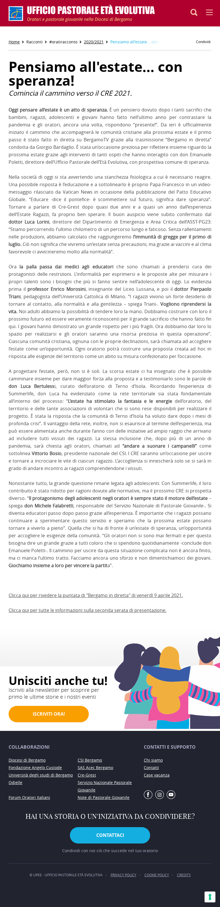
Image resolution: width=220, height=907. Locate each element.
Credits (184, 875)
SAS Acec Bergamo (95, 767)
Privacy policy (123, 875)
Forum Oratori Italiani (29, 797)
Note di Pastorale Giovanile (103, 797)
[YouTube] (171, 795)
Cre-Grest (87, 775)
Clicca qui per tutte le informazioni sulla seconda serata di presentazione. (87, 610)
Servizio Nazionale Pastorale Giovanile (105, 786)
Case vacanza (157, 775)
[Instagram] (159, 795)
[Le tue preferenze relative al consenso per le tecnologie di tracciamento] (210, 896)
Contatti (151, 767)
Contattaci (110, 835)
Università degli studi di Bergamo (41, 775)
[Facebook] (148, 795)
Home (14, 42)
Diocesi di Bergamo (27, 760)
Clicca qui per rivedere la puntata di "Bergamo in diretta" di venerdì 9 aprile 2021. (96, 595)
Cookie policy (156, 875)
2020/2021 (94, 42)
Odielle (15, 782)
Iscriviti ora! (49, 714)
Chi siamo (153, 760)
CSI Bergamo (90, 760)
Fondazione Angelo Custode (35, 767)
